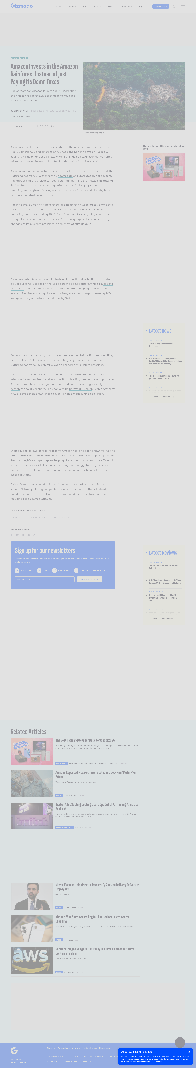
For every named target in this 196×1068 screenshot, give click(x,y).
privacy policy (158, 1059)
